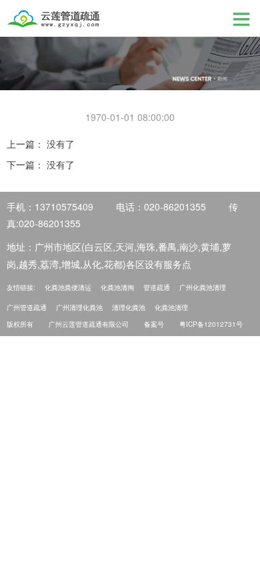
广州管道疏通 (27, 307)
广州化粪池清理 (202, 287)
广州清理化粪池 (79, 307)
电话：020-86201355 (161, 206)
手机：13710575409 (50, 206)
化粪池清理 (171, 307)
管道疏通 (156, 287)
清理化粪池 (128, 307)
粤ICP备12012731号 (211, 324)
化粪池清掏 (117, 287)
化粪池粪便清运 (68, 287)
